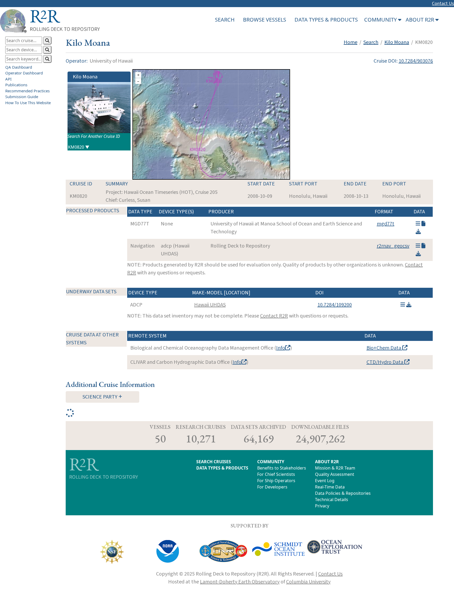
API (8, 79)
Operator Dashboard (24, 72)
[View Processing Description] (423, 224)
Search (370, 42)
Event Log (324, 480)
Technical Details (331, 499)
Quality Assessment (334, 474)
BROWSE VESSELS (264, 19)
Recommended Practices (27, 90)
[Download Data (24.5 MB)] (418, 254)
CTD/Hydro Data (385, 362)
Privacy (322, 506)
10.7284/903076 (416, 61)
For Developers (272, 487)
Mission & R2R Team (335, 468)
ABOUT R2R (327, 462)
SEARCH (225, 19)
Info (280, 348)
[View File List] (418, 224)
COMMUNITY (270, 462)
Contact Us (443, 3)
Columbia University (308, 582)
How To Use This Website (28, 102)
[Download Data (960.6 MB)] (408, 305)
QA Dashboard (18, 67)
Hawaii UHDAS (210, 305)
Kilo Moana (396, 42)
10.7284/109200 (334, 305)
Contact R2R (274, 316)
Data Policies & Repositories (343, 493)
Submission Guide (21, 96)
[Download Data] (418, 231)
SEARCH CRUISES (213, 462)
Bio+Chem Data (384, 348)
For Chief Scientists (276, 474)
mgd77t (385, 224)
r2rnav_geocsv (393, 246)
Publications (16, 84)
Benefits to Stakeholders (281, 468)
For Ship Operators (276, 480)
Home (350, 42)
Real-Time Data (330, 487)
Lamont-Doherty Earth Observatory (240, 582)
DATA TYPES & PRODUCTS (326, 19)
